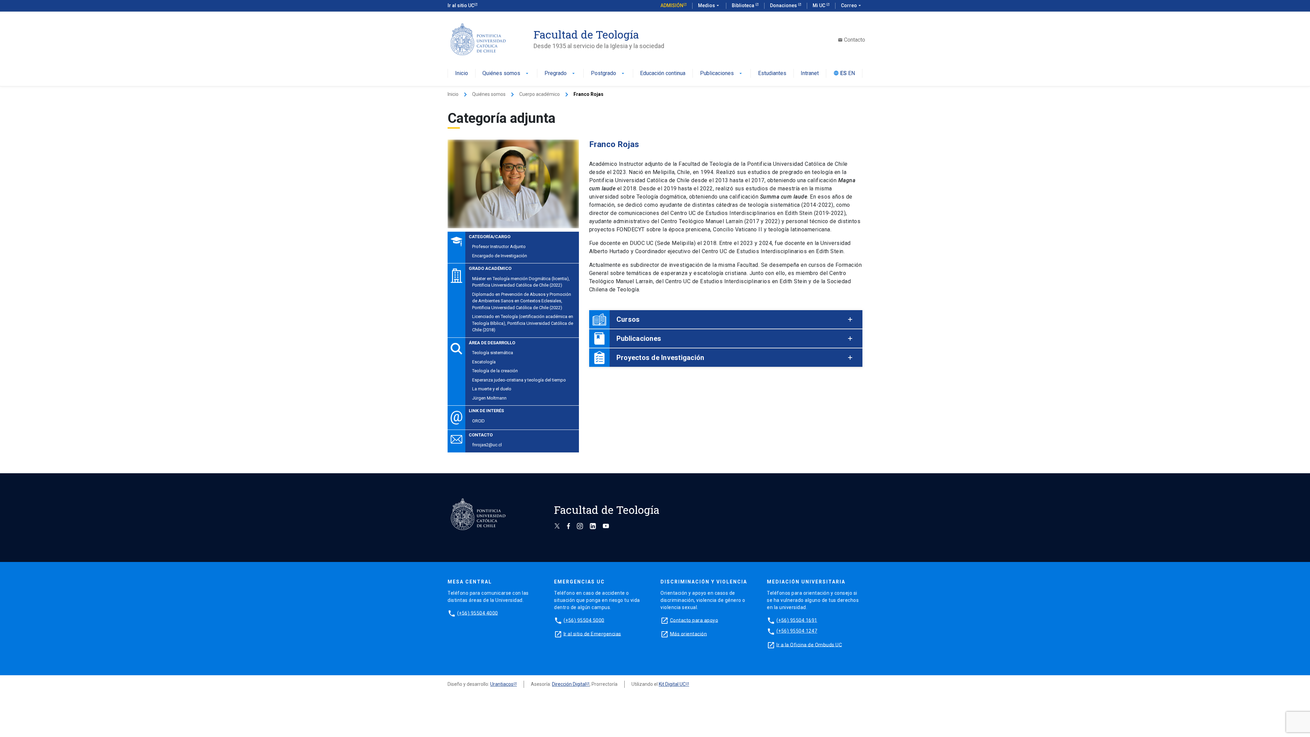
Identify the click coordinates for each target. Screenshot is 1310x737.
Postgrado (608, 73)
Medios (709, 5)
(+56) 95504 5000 (584, 620)
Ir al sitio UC (461, 5)
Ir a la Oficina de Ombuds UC (809, 644)
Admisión (671, 5)
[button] (725, 319)
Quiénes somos (506, 73)
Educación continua (662, 73)
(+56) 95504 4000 (477, 613)
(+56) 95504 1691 (796, 620)
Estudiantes (772, 73)
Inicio (461, 73)
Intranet (810, 73)
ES (843, 73)
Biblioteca (743, 5)
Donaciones (784, 5)
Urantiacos (501, 684)
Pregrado (560, 73)
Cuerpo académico (539, 94)
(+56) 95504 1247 (796, 630)
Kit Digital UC (672, 684)
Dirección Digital (569, 684)
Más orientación (688, 633)
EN (851, 73)
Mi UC (819, 5)
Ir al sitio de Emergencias (592, 633)
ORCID (478, 420)
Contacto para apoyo (694, 620)
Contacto (851, 40)
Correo (851, 5)
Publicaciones (721, 73)
